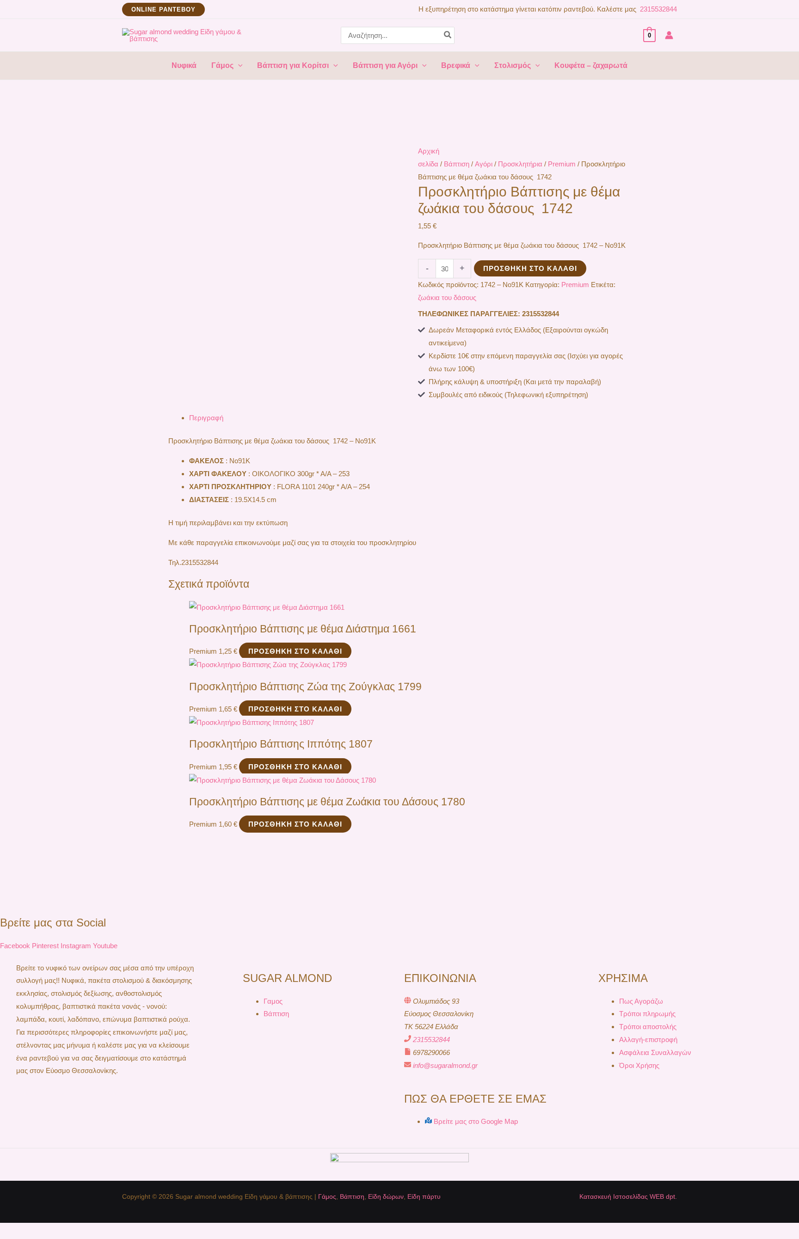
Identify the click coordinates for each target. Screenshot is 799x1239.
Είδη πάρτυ (424, 1196)
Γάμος (327, 1196)
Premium (562, 164)
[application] (238, 65)
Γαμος (273, 1001)
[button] (163, 9)
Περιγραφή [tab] (206, 418)
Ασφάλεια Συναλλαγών (655, 1052)
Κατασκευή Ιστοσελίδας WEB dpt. (628, 1196)
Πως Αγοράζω (641, 1001)
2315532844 (657, 9)
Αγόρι (483, 164)
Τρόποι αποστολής (647, 1026)
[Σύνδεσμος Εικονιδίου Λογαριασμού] (669, 35)
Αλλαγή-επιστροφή (648, 1039)
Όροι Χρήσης (639, 1065)
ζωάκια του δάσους (447, 297)
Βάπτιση (456, 164)
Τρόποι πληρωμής (647, 1014)
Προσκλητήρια (520, 164)
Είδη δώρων (386, 1196)
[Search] (448, 35)
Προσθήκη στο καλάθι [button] (295, 651)
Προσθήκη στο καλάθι (530, 268)
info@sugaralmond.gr (445, 1065)
